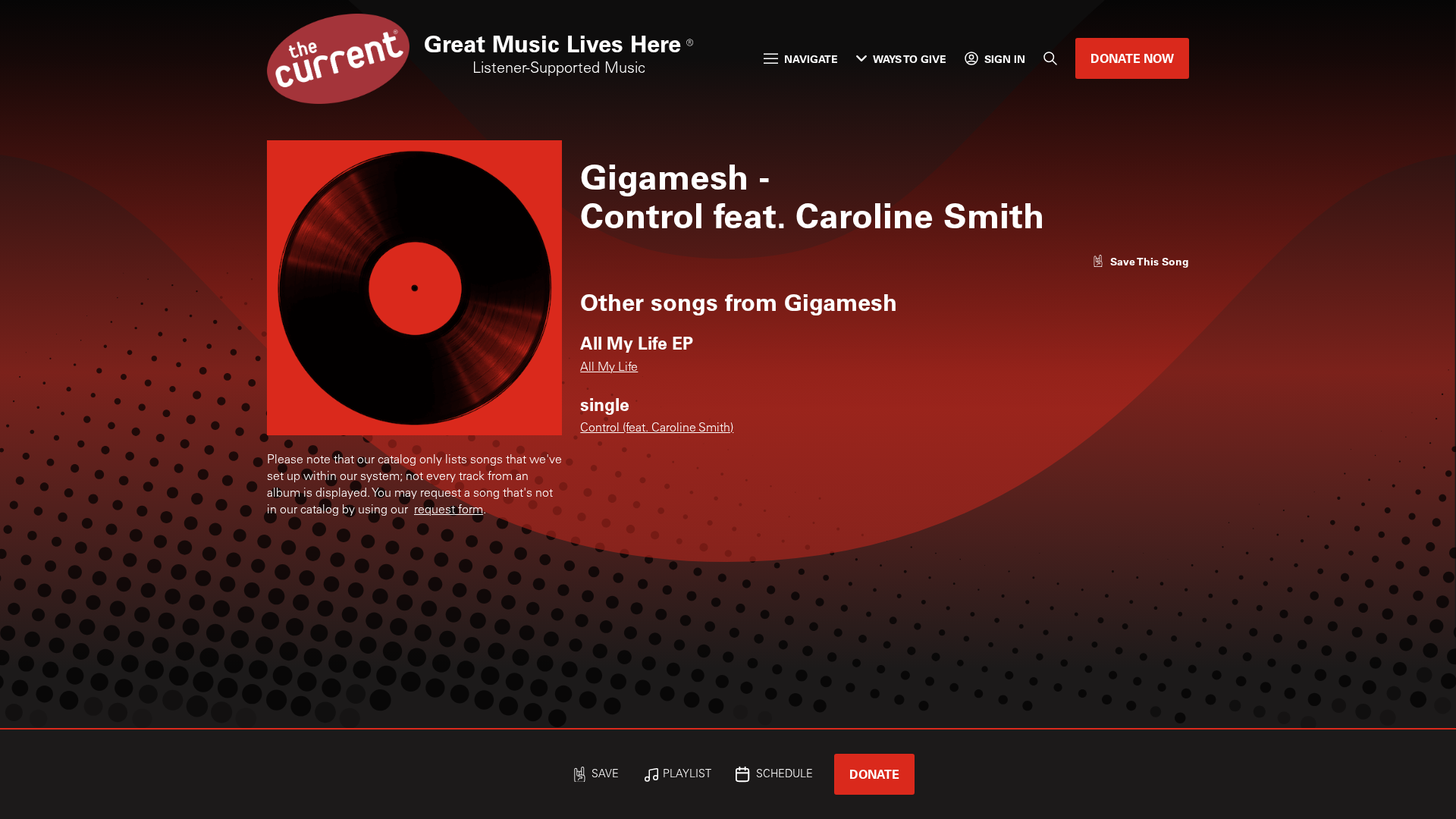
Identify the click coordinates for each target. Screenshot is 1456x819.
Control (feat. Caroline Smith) (656, 428)
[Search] (1050, 58)
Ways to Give (909, 59)
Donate (874, 774)
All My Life (609, 368)
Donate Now (1132, 58)
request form (448, 510)
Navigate (811, 59)
